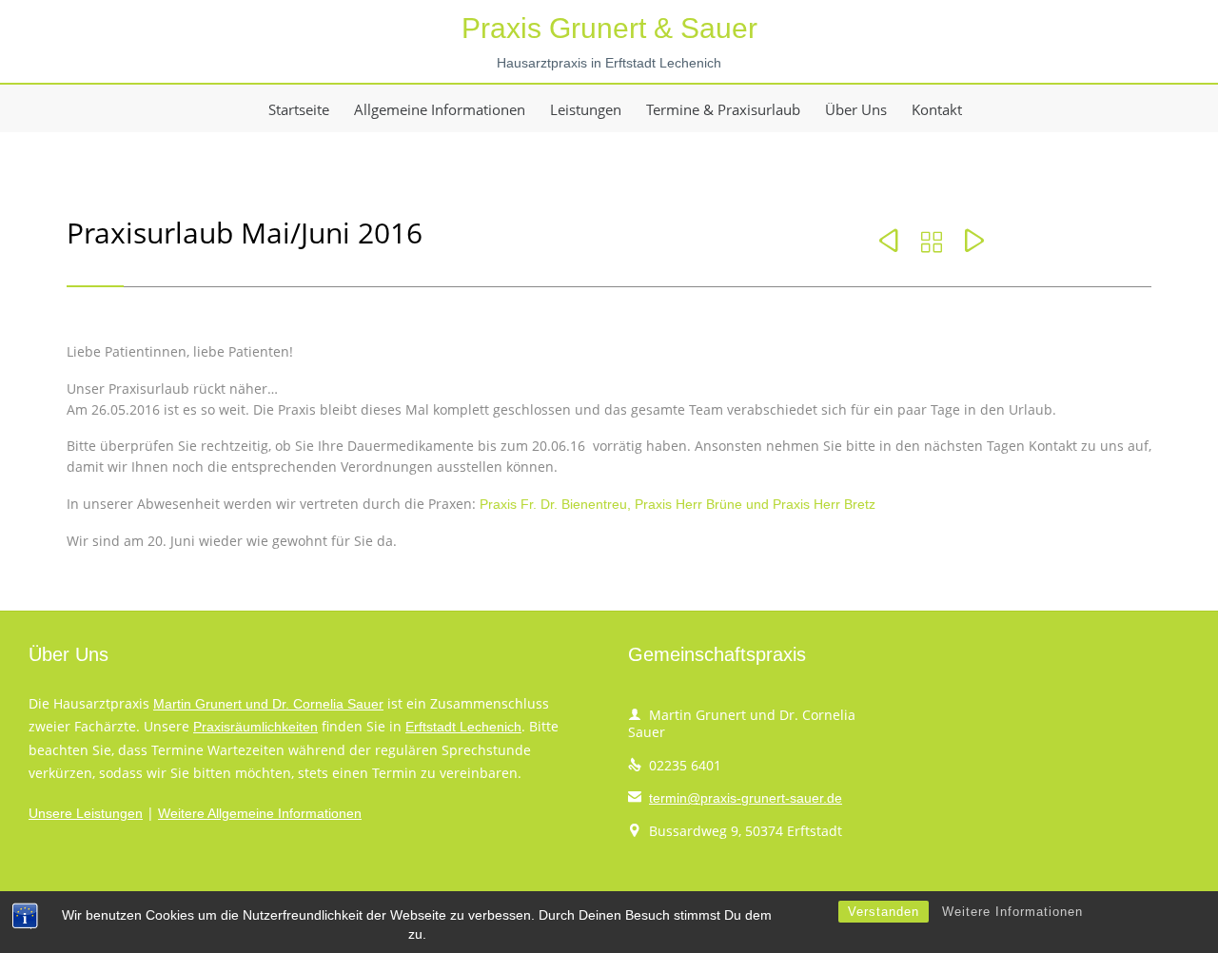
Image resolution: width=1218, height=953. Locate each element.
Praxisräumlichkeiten (255, 726)
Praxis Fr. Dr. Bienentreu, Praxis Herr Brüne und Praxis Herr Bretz (677, 504)
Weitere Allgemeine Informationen (260, 813)
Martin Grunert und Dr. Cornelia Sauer (268, 703)
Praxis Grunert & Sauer (609, 28)
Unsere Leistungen (86, 813)
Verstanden (883, 911)
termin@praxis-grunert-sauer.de (735, 798)
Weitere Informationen (1012, 911)
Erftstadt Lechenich (463, 726)
